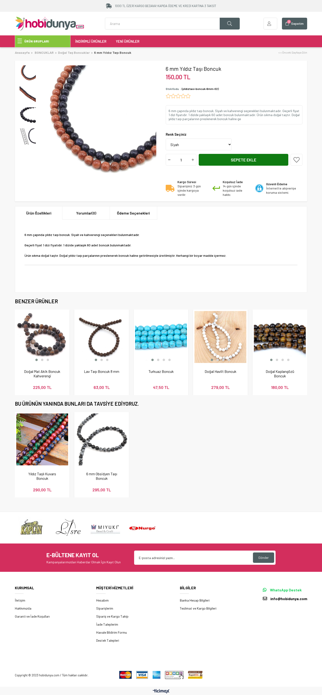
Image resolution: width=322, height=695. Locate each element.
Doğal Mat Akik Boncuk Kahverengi (42, 373)
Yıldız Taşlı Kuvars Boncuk (42, 476)
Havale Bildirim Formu (111, 632)
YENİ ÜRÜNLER (127, 41)
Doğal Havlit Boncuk (220, 371)
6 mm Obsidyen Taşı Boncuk (101, 476)
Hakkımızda (23, 608)
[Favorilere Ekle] (296, 160)
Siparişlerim (104, 608)
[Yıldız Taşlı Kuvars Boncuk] (42, 439)
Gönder (263, 558)
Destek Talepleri (107, 640)
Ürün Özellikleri (38, 213)
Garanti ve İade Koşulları (32, 616)
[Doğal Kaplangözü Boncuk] (280, 337)
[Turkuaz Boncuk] (161, 337)
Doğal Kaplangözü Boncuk (280, 373)
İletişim (20, 600)
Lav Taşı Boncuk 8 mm (101, 371)
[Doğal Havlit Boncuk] (220, 337)
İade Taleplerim (107, 624)
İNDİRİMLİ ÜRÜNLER (90, 41)
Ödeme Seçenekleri (133, 213)
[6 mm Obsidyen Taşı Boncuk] (102, 439)
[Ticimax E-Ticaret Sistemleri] (161, 691)
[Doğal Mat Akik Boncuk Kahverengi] (42, 337)
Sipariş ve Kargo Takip (112, 616)
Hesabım (102, 600)
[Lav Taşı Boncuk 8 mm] (102, 337)
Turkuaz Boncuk (161, 371)
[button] (36, 360)
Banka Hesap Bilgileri (195, 600)
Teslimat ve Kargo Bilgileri (198, 608)
